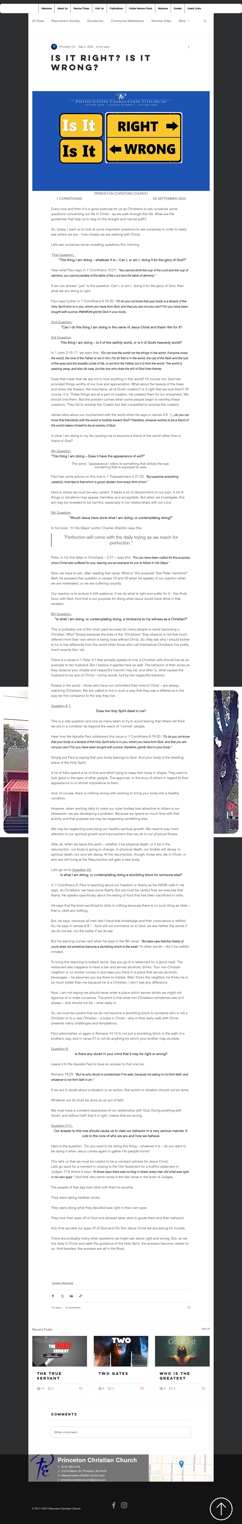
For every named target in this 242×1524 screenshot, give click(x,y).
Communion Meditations (127, 21)
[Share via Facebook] (53, 1296)
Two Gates (113, 1373)
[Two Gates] (121, 1351)
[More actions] (188, 46)
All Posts (38, 21)
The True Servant (49, 1376)
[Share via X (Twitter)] (62, 1296)
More (182, 21)
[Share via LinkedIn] (71, 1296)
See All (206, 1328)
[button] (205, 20)
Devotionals (95, 21)
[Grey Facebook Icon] (114, 1505)
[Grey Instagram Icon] (124, 1505)
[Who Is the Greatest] (182, 1351)
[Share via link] (80, 1296)
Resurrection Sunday (65, 21)
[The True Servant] (59, 1351)
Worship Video (161, 21)
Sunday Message (62, 1283)
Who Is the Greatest (175, 1376)
